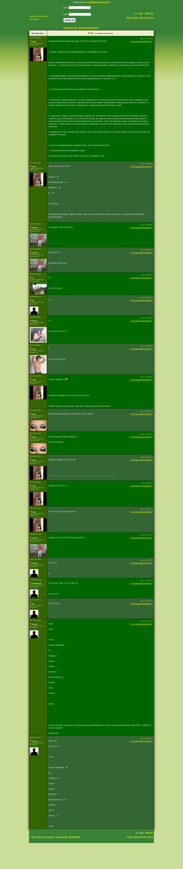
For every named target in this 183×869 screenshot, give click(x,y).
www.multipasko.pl (93, 2)
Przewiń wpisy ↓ (38, 33)
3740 (147, 14)
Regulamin (105, 2)
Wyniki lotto (74, 837)
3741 (151, 14)
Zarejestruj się (70, 27)
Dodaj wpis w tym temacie (38, 16)
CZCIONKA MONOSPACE (141, 42)
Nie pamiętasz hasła (88, 27)
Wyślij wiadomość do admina (139, 18)
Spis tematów (34, 19)
